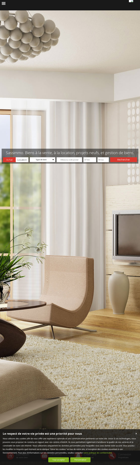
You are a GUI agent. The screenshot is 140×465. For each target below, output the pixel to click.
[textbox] (69, 159)
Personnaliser (80, 459)
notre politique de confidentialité (97, 452)
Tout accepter (58, 459)
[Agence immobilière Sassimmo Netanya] (132, 1)
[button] (9, 159)
